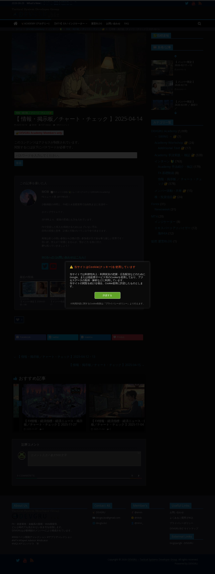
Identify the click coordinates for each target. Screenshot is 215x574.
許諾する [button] (107, 295)
